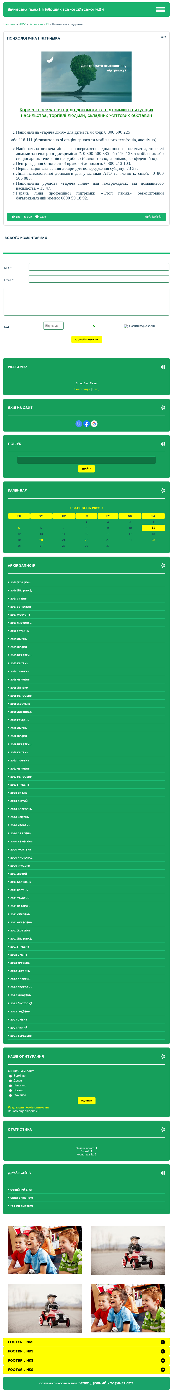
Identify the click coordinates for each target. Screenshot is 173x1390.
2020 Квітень (19, 817)
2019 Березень (20, 744)
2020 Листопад (21, 858)
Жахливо (20, 1095)
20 (41, 540)
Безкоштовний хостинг (100, 1383)
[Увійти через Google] (94, 423)
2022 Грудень (20, 1011)
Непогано (20, 1085)
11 (47, 24)
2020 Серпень (20, 833)
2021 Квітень (19, 890)
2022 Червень (20, 971)
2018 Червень (20, 679)
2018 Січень (18, 639)
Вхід (95, 389)
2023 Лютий (18, 1028)
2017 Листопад (21, 623)
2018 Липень (19, 687)
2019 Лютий (18, 736)
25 (153, 540)
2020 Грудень (20, 866)
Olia (29, 216)
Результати (16, 1107)
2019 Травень (19, 760)
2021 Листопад (21, 938)
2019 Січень (18, 728)
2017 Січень (18, 598)
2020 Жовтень (20, 849)
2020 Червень (20, 825)
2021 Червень (20, 906)
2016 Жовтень (20, 582)
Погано (18, 1090)
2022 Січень (18, 955)
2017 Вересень (21, 607)
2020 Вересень (21, 841)
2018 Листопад (21, 712)
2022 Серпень (20, 979)
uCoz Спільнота (22, 1198)
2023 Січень (18, 1019)
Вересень (36, 24)
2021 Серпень (20, 914)
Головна (9, 24)
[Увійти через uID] (78, 423)
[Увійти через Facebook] (86, 423)
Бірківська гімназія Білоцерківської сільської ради (56, 10)
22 (86, 540)
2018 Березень (20, 655)
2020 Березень (21, 809)
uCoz (128, 1383)
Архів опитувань (38, 1107)
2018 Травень (19, 671)
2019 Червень (20, 768)
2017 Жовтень (20, 615)
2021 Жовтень (20, 930)
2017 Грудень (19, 631)
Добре (18, 1080)
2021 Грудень (19, 947)
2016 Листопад (21, 590)
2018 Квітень (19, 663)
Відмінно (19, 1075)
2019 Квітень (19, 752)
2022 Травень (20, 963)
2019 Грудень (19, 785)
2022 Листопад (21, 1003)
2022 (22, 24)
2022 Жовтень (20, 995)
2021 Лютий (18, 874)
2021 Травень (19, 898)
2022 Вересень (21, 987)
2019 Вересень (21, 777)
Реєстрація (82, 389)
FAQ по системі (21, 1206)
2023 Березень (21, 1036)
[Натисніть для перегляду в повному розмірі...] (86, 101)
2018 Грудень (19, 720)
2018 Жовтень (20, 704)
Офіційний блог (21, 1190)
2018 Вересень (21, 696)
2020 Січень (18, 793)
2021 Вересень (21, 922)
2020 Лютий (18, 801)
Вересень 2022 (86, 508)
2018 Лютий (18, 647)
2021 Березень (20, 882)
